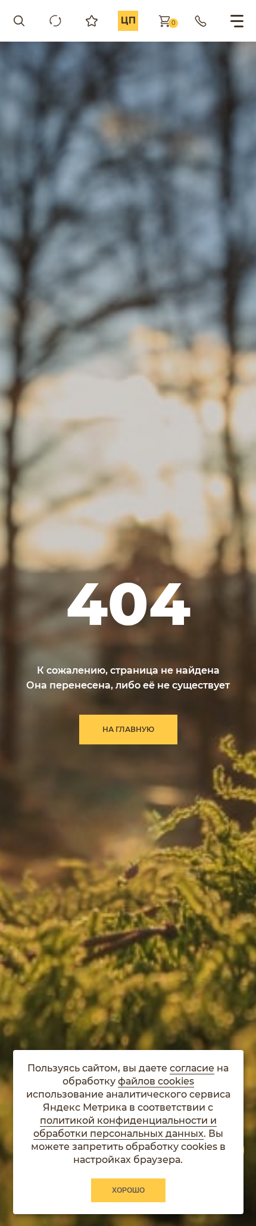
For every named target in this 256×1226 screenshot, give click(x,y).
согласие (192, 1068)
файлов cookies (156, 1081)
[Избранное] (92, 21)
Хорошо (128, 1190)
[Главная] (128, 21)
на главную (128, 729)
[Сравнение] (55, 21)
